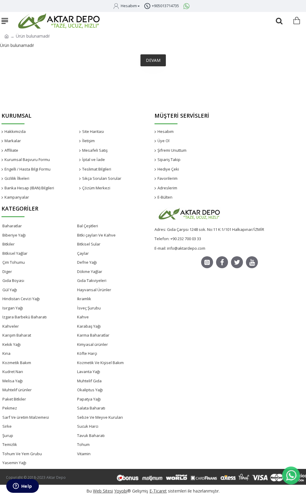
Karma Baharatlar (93, 335)
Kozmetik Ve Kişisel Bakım (100, 362)
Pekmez (9, 408)
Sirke (7, 426)
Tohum (83, 444)
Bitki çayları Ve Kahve (96, 235)
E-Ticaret (158, 491)
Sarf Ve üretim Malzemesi (25, 417)
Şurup (7, 435)
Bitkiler (8, 244)
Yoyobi (120, 491)
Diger (7, 271)
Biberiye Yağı (14, 235)
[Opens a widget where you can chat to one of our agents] (22, 486)
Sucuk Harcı (87, 426)
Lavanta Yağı (88, 371)
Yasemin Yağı (14, 462)
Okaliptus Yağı (90, 389)
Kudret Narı (12, 371)
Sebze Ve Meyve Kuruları (100, 417)
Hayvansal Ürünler (94, 289)
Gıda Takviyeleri (91, 280)
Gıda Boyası (13, 280)
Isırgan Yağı (12, 308)
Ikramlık (84, 298)
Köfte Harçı (87, 353)
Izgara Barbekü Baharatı (24, 317)
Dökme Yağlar (89, 271)
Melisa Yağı (12, 381)
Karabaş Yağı (89, 326)
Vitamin (84, 453)
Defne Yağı (87, 262)
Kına (6, 353)
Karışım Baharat (16, 335)
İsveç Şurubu (89, 308)
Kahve (83, 317)
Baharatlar (12, 225)
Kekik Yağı (11, 344)
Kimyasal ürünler (92, 344)
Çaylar (83, 253)
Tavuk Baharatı (91, 435)
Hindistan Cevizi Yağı (21, 298)
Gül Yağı (9, 289)
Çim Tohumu (13, 262)
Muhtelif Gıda (89, 381)
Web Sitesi (103, 491)
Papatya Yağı (89, 399)
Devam (153, 60)
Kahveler (10, 326)
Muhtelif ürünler (17, 389)
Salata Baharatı (91, 408)
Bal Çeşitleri (87, 225)
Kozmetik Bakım (16, 362)
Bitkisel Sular (88, 244)
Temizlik (9, 444)
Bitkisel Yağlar (14, 253)
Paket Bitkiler (14, 399)
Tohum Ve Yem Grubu (22, 453)
